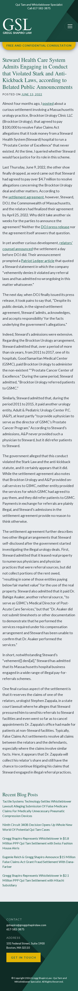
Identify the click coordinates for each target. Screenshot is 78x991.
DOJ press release (55, 227)
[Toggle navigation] (70, 26)
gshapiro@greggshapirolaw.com (26, 925)
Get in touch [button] (23, 957)
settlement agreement (26, 197)
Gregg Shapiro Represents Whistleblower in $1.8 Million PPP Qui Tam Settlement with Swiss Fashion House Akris (37, 843)
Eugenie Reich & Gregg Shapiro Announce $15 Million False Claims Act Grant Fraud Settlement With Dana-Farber (38, 861)
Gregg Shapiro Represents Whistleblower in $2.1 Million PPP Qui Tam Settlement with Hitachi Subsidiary (35, 880)
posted (48, 103)
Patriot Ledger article (37, 261)
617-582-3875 (42, 8)
